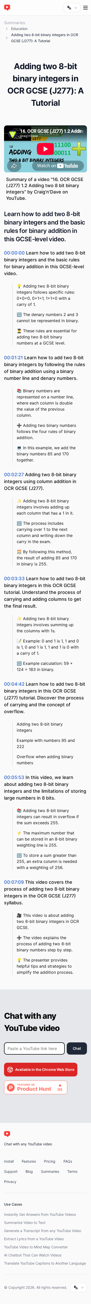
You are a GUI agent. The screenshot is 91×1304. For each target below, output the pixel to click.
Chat (77, 1048)
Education (19, 28)
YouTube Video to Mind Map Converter (36, 1247)
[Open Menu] (85, 7)
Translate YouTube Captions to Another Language (45, 1263)
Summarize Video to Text (25, 1222)
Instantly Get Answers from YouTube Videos (40, 1214)
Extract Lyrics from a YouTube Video (34, 1239)
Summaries (14, 22)
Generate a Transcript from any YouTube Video (42, 1230)
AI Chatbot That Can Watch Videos (32, 1255)
